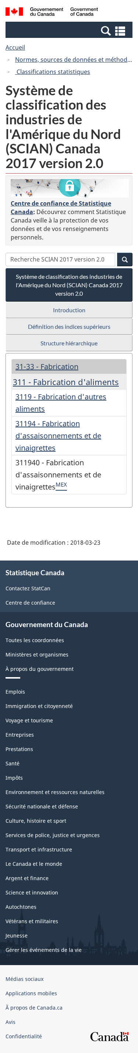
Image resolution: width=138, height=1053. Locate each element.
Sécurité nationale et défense (42, 806)
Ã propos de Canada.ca (34, 1007)
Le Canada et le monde (34, 863)
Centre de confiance (30, 602)
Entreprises (20, 734)
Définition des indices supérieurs (69, 326)
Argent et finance (27, 878)
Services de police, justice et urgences (53, 835)
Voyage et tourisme (29, 720)
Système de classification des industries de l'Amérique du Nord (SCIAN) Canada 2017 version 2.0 (69, 285)
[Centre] (70, 188)
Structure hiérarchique (69, 342)
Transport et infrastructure (39, 849)
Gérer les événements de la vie (44, 949)
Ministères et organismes (37, 654)
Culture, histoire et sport (36, 820)
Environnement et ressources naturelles (55, 792)
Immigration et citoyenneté (39, 705)
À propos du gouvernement (40, 668)
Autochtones (21, 906)
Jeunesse (17, 935)
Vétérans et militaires (32, 921)
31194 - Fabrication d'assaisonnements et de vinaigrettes (58, 436)
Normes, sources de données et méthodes (74, 60)
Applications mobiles (31, 993)
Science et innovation (32, 892)
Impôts (14, 777)
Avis (10, 1021)
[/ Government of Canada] (52, 12)
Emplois (15, 691)
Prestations (19, 749)
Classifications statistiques (52, 72)
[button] (69, 30)
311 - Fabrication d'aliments (66, 381)
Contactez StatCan (28, 588)
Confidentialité (24, 1036)
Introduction (69, 309)
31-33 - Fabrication (46, 366)
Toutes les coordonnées (35, 640)
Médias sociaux (24, 978)
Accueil (15, 47)
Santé (13, 763)
